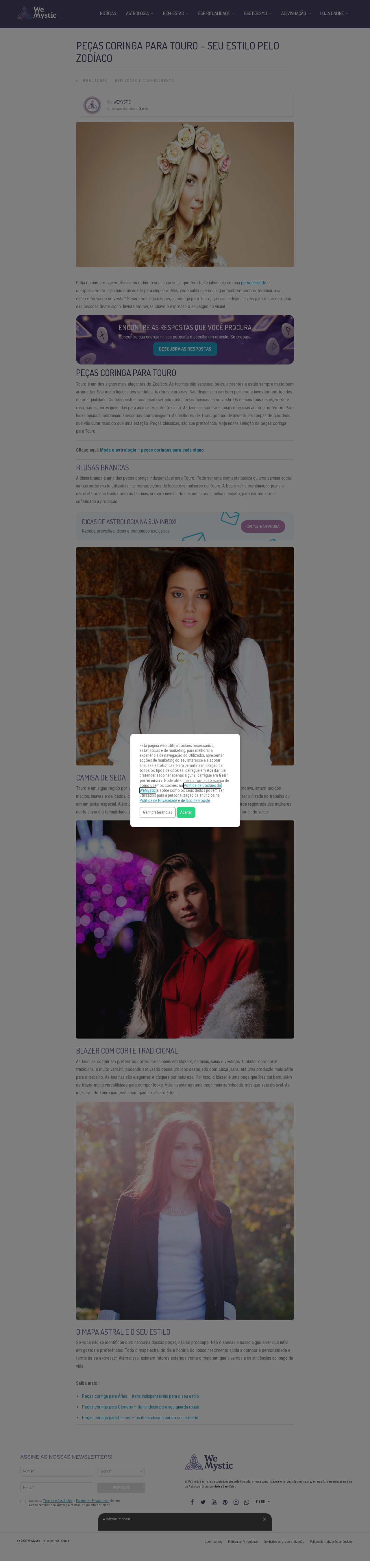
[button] (158, 812)
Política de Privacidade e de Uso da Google (175, 800)
